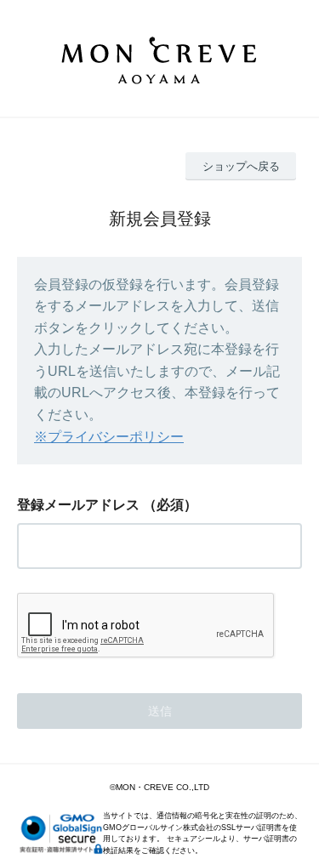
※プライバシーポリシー (109, 437)
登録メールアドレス (78, 505)
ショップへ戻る (241, 166)
